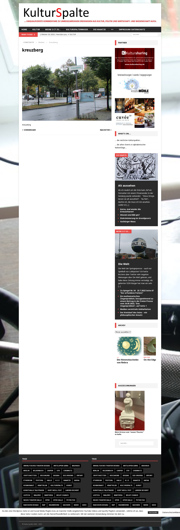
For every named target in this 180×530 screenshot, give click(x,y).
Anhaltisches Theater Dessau (36, 466)
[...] (128, 205)
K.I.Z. (57, 480)
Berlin (26, 470)
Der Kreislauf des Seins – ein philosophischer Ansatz (133, 313)
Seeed (76, 505)
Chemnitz (67, 470)
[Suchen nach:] (145, 34)
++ (112, 29)
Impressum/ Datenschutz (132, 29)
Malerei (37, 495)
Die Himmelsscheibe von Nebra (127, 361)
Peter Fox (70, 500)
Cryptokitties (30, 475)
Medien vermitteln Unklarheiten (135, 309)
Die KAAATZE (99, 29)
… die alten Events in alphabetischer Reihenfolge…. (130, 146)
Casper (50, 470)
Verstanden (153, 512)
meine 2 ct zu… (53, 29)
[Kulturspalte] (90, 25)
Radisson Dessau (31, 505)
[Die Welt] (136, 257)
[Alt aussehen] (136, 179)
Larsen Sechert (72, 490)
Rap (43, 505)
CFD (58, 470)
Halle (49, 480)
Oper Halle (58, 500)
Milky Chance (62, 495)
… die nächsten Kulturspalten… (128, 140)
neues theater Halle (32, 500)
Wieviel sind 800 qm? (130, 215)
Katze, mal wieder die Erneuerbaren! (130, 210)
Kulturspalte (57, 485)
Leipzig (26, 495)
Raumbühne (54, 505)
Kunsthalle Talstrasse (33, 490)
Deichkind (45, 475)
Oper (47, 500)
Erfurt (80, 475)
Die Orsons (68, 475)
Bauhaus (76, 466)
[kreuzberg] (66, 119)
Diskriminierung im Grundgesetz (135, 218)
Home (24, 29)
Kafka (76, 480)
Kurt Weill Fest (55, 490)
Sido (84, 505)
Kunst (69, 485)
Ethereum (27, 480)
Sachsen (66, 505)
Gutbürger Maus (128, 221)
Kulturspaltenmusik (77, 29)
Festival (39, 480)
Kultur (36, 29)
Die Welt (123, 264)
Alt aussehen (126, 185)
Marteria (48, 495)
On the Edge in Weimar (156, 359)
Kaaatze (67, 480)
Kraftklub (42, 485)
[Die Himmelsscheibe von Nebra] (129, 346)
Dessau (56, 475)
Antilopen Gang (60, 466)
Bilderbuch (38, 470)
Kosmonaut (28, 485)
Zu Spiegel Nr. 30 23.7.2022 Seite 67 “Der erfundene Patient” (137, 291)
